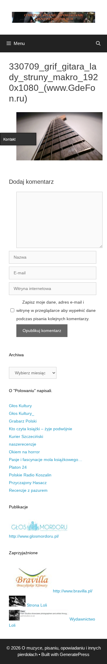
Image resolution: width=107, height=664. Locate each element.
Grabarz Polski (23, 421)
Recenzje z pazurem (28, 490)
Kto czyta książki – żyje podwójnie (40, 428)
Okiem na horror (24, 451)
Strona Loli (36, 605)
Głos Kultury (20, 405)
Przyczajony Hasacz (28, 482)
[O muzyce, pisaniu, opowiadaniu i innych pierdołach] (53, 16)
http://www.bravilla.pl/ (72, 591)
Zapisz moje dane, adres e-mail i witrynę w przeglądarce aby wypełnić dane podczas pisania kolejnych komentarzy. (56, 310)
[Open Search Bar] (98, 43)
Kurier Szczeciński (26, 436)
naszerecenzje (22, 444)
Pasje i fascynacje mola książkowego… (45, 459)
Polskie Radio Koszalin (30, 475)
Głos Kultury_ (21, 413)
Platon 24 (18, 467)
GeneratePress (74, 654)
